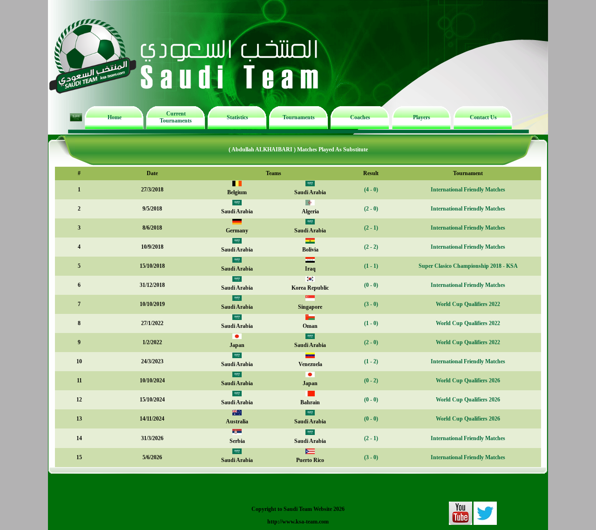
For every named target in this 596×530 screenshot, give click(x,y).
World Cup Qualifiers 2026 (468, 380)
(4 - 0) (371, 189)
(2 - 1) (371, 227)
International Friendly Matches (468, 189)
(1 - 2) (371, 361)
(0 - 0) (371, 285)
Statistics (237, 117)
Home (115, 117)
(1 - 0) (371, 323)
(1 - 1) (371, 266)
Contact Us (483, 117)
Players (421, 117)
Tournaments (299, 117)
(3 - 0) (371, 304)
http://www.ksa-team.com (298, 521)
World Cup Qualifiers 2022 (468, 304)
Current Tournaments (176, 117)
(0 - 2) (371, 380)
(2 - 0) (371, 208)
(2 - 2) (371, 247)
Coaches (360, 117)
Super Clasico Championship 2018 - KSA (468, 266)
